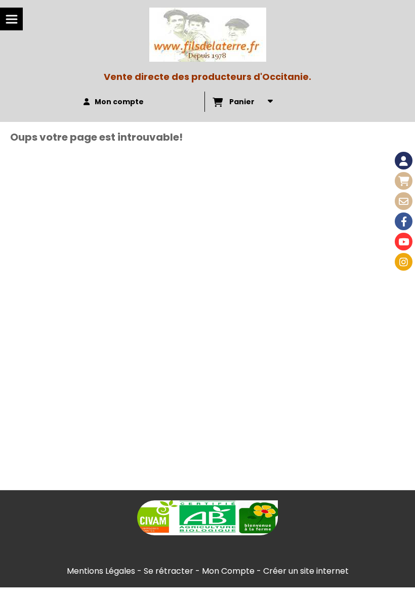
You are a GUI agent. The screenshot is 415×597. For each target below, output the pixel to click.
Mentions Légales (101, 571)
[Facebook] (403, 221)
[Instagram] (403, 262)
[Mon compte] (403, 160)
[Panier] (403, 181)
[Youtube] (403, 241)
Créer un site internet (306, 571)
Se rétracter (168, 571)
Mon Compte (228, 571)
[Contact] (403, 201)
